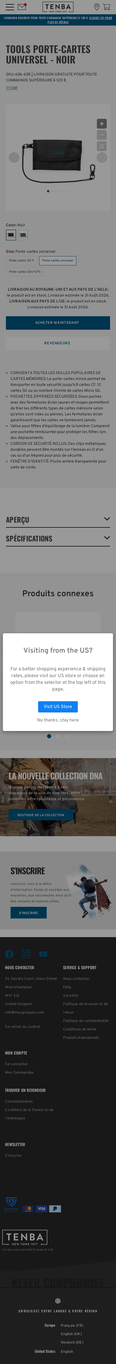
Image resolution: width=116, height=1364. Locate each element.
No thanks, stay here (58, 720)
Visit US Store (58, 707)
